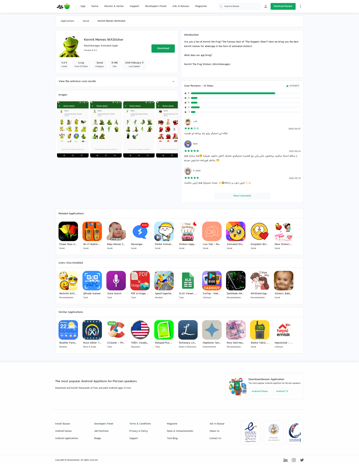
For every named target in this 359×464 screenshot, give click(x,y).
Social (86, 21)
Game (94, 6)
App (82, 6)
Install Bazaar (62, 424)
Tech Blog (172, 438)
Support (134, 6)
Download (163, 48)
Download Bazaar (283, 6)
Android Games (63, 431)
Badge (97, 438)
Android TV (282, 391)
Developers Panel (155, 6)
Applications (67, 21)
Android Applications (66, 438)
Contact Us (215, 438)
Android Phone (260, 391)
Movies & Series (114, 6)
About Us (214, 431)
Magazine (201, 6)
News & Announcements (180, 431)
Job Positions (101, 431)
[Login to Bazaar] (265, 6)
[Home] (63, 6)
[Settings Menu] (300, 6)
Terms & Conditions (140, 424)
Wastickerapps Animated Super (101, 46)
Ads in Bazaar (180, 6)
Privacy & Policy (138, 431)
